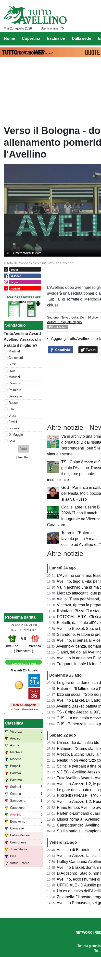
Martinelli (15, 351)
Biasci (13, 415)
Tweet (90, 350)
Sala (12, 441)
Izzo (12, 370)
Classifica (14, 723)
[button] (23, 448)
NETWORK (84, 932)
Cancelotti (16, 358)
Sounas (14, 428)
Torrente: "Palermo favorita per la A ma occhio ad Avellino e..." (81, 539)
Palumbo (15, 383)
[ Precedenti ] (23, 651)
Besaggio (15, 396)
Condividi (62, 350)
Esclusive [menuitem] (56, 38)
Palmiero (15, 390)
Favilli (13, 422)
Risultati (23, 457)
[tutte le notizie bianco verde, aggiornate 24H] (35, 15)
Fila (11, 409)
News (64, 317)
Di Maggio (16, 434)
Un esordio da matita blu (78, 742)
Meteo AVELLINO (24, 664)
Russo (13, 403)
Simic (13, 364)
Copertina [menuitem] (31, 38)
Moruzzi (14, 377)
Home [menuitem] (9, 38)
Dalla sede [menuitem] (81, 38)
